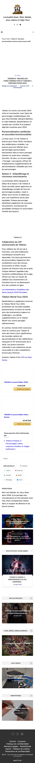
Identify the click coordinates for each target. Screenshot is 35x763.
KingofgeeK (13, 86)
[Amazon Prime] (28, 385)
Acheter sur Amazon (23, 389)
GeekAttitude (25, 746)
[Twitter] (17, 24)
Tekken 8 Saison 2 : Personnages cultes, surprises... (17, 579)
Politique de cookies (21, 749)
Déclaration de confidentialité (17, 751)
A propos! (22, 741)
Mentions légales (11, 746)
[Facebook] (14, 24)
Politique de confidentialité (17, 744)
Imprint (8, 749)
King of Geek (6, 39)
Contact (12, 741)
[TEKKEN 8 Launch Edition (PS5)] (17, 372)
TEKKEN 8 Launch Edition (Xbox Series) (16, 416)
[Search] (33, 32)
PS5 (23, 357)
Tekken (5, 458)
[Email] (20, 24)
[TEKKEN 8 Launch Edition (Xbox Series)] (17, 405)
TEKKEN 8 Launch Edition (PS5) (16, 382)
